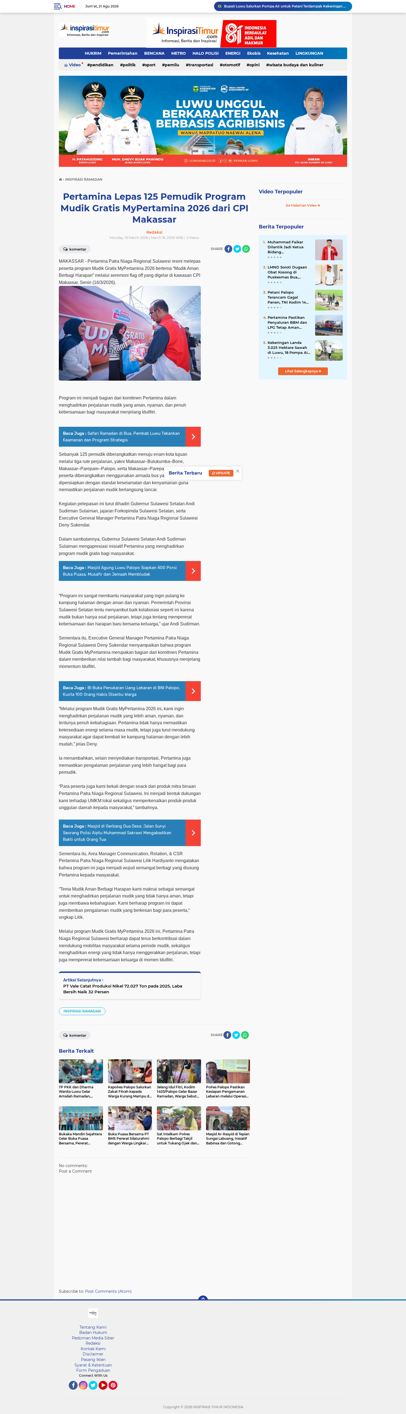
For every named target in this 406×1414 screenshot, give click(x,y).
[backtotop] (203, 1300)
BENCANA (154, 53)
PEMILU (172, 64)
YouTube (107, 1392)
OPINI (254, 64)
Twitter (95, 1392)
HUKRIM (93, 53)
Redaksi (93, 1343)
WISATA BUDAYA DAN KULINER (296, 64)
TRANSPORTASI (201, 64)
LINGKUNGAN (309, 53)
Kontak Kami (93, 1348)
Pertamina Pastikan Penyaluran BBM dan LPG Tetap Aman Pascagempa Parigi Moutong (287, 322)
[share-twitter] (237, 249)
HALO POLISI (206, 53)
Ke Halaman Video (302, 205)
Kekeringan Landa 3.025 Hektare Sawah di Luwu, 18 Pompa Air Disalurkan (288, 347)
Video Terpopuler (281, 192)
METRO (178, 53)
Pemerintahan (123, 53)
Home (69, 6)
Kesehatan (278, 53)
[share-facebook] (228, 249)
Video (75, 64)
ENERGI (233, 53)
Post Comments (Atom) (108, 1291)
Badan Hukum (93, 1332)
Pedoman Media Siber (93, 1338)
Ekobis (253, 53)
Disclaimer (93, 1354)
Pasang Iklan (93, 1359)
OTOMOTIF (231, 64)
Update (222, 473)
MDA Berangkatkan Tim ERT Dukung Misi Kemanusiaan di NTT (276, 6)
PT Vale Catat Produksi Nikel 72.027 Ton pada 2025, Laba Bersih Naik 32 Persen (122, 988)
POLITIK (129, 64)
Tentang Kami (93, 1327)
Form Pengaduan (93, 1370)
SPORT (150, 64)
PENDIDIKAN (102, 64)
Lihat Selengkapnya (302, 371)
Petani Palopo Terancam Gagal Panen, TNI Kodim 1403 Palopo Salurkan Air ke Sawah (289, 297)
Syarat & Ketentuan (93, 1365)
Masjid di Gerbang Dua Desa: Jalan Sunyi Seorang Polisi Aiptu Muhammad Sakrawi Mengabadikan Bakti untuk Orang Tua (117, 833)
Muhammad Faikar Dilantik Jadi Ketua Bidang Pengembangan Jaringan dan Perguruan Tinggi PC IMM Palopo (287, 247)
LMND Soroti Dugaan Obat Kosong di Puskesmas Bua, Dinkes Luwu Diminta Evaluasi (288, 272)
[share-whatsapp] (246, 249)
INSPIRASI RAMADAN (82, 1011)
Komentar (77, 249)
